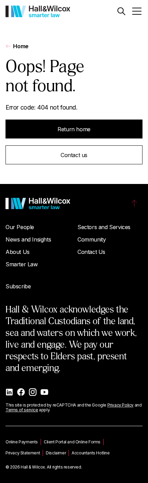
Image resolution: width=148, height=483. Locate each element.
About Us (18, 251)
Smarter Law (22, 264)
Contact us (74, 155)
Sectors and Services (103, 227)
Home (20, 46)
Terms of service (22, 409)
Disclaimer (56, 452)
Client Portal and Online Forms (72, 441)
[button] (121, 11)
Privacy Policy (120, 405)
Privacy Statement (23, 452)
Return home (74, 129)
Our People (20, 227)
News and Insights (28, 239)
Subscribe (18, 286)
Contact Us (91, 251)
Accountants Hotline (90, 452)
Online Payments (22, 441)
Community (91, 239)
